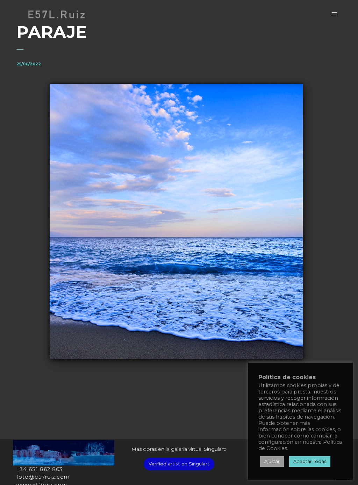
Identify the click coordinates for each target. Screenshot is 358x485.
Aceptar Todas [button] (309, 461)
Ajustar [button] (272, 461)
